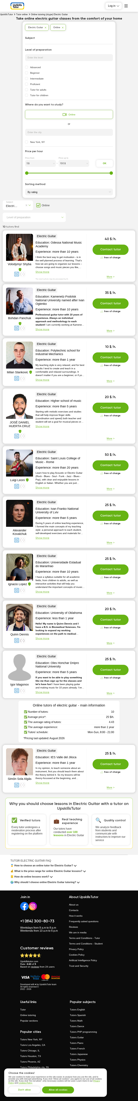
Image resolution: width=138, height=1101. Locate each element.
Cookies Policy (76, 954)
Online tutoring (28, 1015)
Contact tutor (110, 249)
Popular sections (29, 1020)
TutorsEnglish (77, 1009)
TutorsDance (77, 1026)
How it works (75, 915)
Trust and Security (78, 966)
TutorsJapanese (79, 1054)
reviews (35, 966)
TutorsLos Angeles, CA (32, 1045)
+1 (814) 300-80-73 (37, 921)
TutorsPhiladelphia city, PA (34, 1067)
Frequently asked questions (83, 921)
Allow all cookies (58, 1090)
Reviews (73, 927)
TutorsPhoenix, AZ (30, 1061)
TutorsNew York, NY (31, 1039)
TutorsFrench (77, 1048)
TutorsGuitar (77, 1037)
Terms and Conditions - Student (86, 943)
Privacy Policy (76, 949)
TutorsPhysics (77, 1059)
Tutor (23, 1009)
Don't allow (24, 1090)
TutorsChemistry (79, 1065)
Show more (42, 272)
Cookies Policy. (25, 1083)
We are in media (78, 932)
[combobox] (6, 205)
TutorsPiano (76, 1043)
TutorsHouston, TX (30, 1056)
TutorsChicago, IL (30, 1050)
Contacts (73, 910)
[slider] (26, 173)
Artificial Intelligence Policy (83, 960)
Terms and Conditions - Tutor (84, 938)
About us (73, 904)
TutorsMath (76, 1020)
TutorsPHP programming (83, 1031)
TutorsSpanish (78, 1015)
